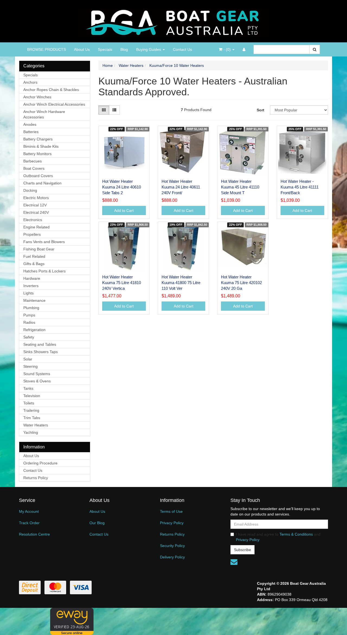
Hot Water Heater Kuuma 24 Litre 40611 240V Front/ (181, 187)
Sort (260, 110)
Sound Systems (36, 374)
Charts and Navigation (42, 183)
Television (31, 396)
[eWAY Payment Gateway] (72, 621)
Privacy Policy (172, 523)
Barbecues (32, 161)
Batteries (30, 132)
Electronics (32, 220)
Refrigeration (34, 330)
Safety (28, 337)
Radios (29, 322)
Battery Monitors (37, 154)
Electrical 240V (36, 212)
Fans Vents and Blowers (44, 242)
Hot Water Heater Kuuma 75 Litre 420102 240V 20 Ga (241, 283)
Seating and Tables (39, 344)
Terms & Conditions (296, 534)
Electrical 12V (35, 205)
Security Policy (172, 545)
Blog (124, 49)
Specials (105, 49)
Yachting (30, 432)
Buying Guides (149, 49)
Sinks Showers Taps (40, 352)
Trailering (31, 410)
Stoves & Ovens (37, 381)
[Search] (314, 49)
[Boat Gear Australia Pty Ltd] (174, 21)
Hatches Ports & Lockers (44, 271)
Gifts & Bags (33, 264)
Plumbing (31, 308)
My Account (29, 511)
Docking (30, 190)
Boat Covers (33, 168)
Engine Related (36, 227)
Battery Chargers (38, 139)
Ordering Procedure (40, 463)
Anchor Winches (37, 97)
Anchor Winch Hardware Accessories (44, 114)
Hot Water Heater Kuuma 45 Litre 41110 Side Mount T (240, 187)
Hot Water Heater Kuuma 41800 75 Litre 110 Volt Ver (181, 283)
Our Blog (97, 523)
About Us (82, 49)
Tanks (28, 388)
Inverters (30, 286)
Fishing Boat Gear (38, 249)
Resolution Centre (34, 534)
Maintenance (34, 300)
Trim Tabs (31, 418)
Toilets (28, 403)
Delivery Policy (172, 557)
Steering (30, 366)
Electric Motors (36, 198)
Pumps (29, 315)
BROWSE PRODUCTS (46, 49)
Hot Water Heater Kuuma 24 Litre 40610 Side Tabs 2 (121, 187)
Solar (27, 359)
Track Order (29, 523)
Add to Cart (124, 210)
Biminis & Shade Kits (41, 146)
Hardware (31, 278)
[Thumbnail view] (103, 110)
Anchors (30, 82)
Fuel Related (34, 256)
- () (227, 49)
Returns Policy (35, 478)
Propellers (32, 234)
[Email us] (233, 562)
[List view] (114, 110)
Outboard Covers (38, 176)
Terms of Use (171, 511)
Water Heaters (35, 425)
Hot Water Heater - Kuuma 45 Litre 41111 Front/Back (300, 187)
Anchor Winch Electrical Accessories (54, 104)
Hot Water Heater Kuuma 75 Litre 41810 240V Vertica (121, 283)
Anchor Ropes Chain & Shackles (51, 89)
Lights (28, 293)
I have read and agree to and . (278, 537)
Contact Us (182, 49)
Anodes (29, 124)
